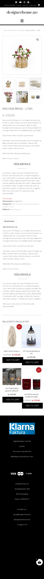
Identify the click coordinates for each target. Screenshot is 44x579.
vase (19, 209)
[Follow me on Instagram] (24, 2)
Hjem (5, 30)
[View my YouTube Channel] (20, 2)
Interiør (21, 30)
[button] (22, 21)
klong (15, 209)
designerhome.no (22, 12)
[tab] (9, 221)
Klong (32, 204)
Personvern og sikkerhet (22, 451)
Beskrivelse (9, 221)
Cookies (22, 446)
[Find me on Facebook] (16, 2)
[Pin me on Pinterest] (28, 2)
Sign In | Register (9, 5)
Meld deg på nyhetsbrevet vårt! (22, 456)
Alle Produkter (13, 30)
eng (11, 209)
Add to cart (13, 360)
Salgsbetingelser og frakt (22, 441)
